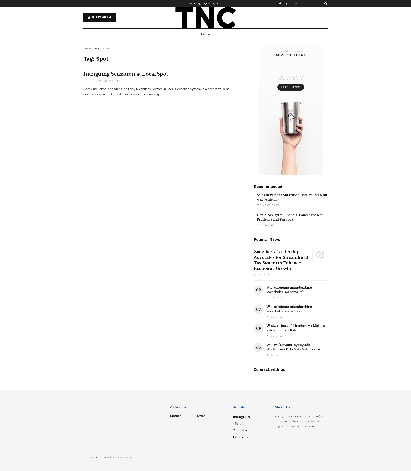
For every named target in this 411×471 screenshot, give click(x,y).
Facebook (241, 437)
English (176, 415)
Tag (97, 48)
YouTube (240, 430)
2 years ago (268, 225)
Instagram (101, 17)
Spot (106, 48)
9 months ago (269, 205)
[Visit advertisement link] (291, 110)
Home (87, 48)
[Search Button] (325, 3)
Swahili (202, 415)
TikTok (238, 424)
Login (285, 3)
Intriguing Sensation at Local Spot (125, 74)
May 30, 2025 (106, 80)
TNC (89, 80)
